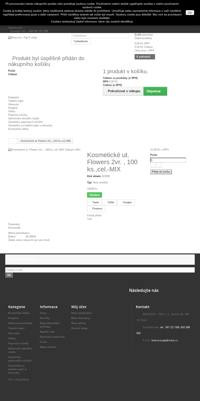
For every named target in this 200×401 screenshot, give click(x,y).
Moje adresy (78, 323)
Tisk (89, 218)
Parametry (14, 224)
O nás (43, 341)
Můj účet (79, 306)
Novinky (45, 318)
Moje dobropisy (80, 318)
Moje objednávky (81, 313)
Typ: (89, 182)
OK (190, 12)
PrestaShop (22, 379)
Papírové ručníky (18, 114)
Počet (153, 154)
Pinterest (97, 208)
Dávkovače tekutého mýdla (23, 118)
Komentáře (14, 227)
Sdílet (110, 202)
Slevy (43, 313)
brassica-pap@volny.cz (165, 340)
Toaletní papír (16, 100)
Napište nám (15, 27)
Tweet (95, 202)
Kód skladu (94, 176)
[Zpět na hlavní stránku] (12, 141)
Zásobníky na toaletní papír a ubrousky (30, 125)
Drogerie (13, 107)
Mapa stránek (48, 347)
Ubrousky (13, 104)
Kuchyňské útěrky (18, 128)
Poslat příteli (94, 215)
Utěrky (12, 111)
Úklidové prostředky (20, 323)
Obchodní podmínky (52, 336)
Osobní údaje (79, 328)
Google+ (127, 202)
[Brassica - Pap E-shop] (36, 44)
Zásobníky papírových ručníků (25, 121)
